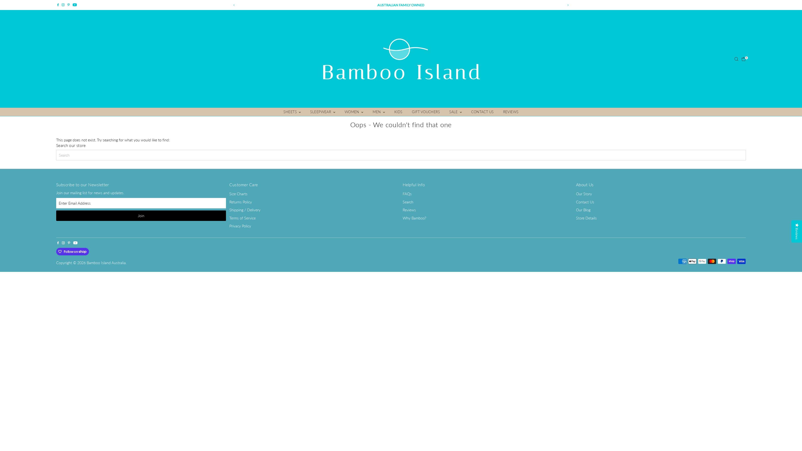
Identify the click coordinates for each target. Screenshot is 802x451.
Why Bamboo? (414, 218)
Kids (398, 112)
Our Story (584, 193)
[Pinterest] (68, 5)
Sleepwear (321, 112)
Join (141, 215)
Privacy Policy (240, 226)
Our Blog (583, 210)
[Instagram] (63, 5)
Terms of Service (242, 218)
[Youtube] (75, 5)
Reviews (511, 112)
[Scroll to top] (793, 439)
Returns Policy (240, 202)
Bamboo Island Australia (106, 262)
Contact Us (482, 112)
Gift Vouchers (426, 112)
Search (408, 202)
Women (352, 112)
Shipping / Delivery (244, 210)
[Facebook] (58, 5)
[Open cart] (743, 59)
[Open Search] (736, 59)
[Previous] (234, 5)
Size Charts (238, 193)
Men (377, 112)
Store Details (586, 218)
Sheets (290, 112)
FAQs (407, 193)
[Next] (568, 5)
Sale (454, 112)
